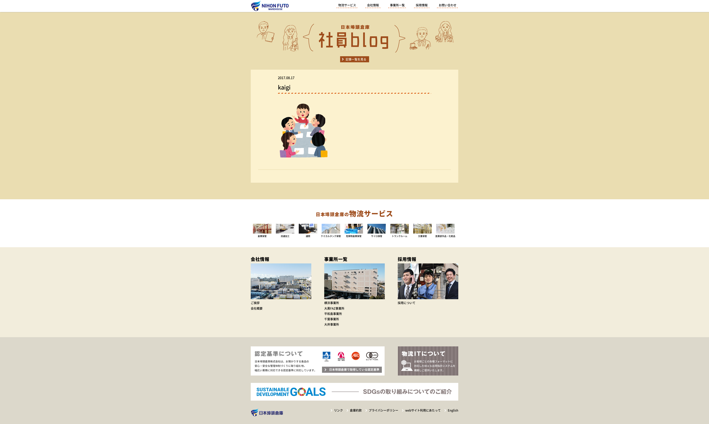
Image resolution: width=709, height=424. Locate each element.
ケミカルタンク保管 (331, 236)
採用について (406, 302)
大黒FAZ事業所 (334, 308)
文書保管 (422, 236)
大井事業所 (331, 324)
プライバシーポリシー (383, 410)
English (453, 410)
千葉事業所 (331, 319)
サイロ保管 (376, 236)
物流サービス (347, 5)
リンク (338, 410)
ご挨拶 (255, 302)
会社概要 (257, 308)
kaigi (284, 87)
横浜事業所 (331, 302)
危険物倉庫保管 (354, 236)
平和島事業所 (333, 313)
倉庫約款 (356, 410)
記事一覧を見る (356, 59)
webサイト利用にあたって (423, 410)
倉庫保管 (262, 236)
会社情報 (373, 5)
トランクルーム (399, 236)
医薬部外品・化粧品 (445, 236)
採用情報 (422, 5)
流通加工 (285, 236)
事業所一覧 (397, 5)
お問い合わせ (447, 5)
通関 (308, 236)
